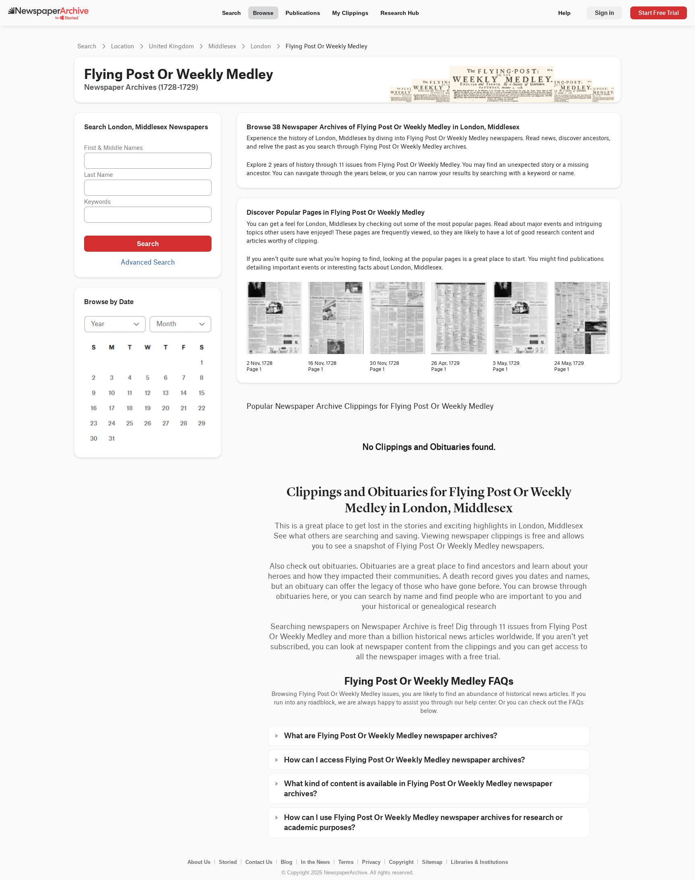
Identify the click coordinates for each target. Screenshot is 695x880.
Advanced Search (148, 262)
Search (231, 13)
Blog (286, 862)
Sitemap (432, 862)
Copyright (401, 862)
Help (564, 13)
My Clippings (350, 13)
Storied (228, 862)
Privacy (371, 862)
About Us (198, 862)
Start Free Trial (658, 12)
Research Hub (399, 13)
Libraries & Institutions (479, 862)
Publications (303, 13)
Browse (263, 13)
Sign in (604, 12)
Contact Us (258, 862)
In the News (315, 862)
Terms (346, 862)
